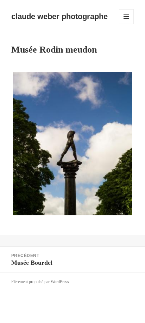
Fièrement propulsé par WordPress (40, 281)
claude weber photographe (59, 16)
